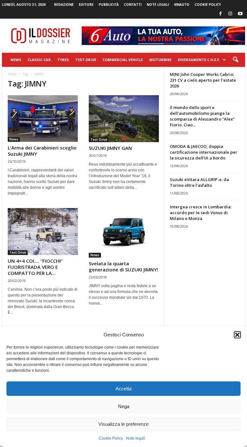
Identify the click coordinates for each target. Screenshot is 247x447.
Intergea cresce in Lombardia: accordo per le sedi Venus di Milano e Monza (201, 212)
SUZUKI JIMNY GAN (110, 148)
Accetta (123, 388)
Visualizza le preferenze (123, 424)
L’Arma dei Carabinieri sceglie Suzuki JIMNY (42, 150)
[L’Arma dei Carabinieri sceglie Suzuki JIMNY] (43, 118)
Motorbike (160, 59)
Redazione (64, 4)
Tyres (63, 59)
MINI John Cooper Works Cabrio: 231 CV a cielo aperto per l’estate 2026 (203, 80)
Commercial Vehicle (123, 59)
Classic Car (39, 59)
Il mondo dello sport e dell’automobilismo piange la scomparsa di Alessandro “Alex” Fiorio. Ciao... (202, 116)
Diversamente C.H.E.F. (199, 59)
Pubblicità (109, 4)
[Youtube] (240, 14)
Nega (123, 406)
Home (12, 74)
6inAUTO (181, 4)
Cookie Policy (111, 438)
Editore (86, 4)
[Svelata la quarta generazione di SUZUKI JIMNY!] (124, 233)
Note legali (135, 438)
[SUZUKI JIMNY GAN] (124, 118)
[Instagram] (230, 14)
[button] (237, 335)
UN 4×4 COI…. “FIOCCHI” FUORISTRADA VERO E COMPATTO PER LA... (35, 267)
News (16, 59)
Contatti (133, 4)
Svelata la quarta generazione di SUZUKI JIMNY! (123, 266)
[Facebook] (220, 14)
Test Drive (85, 59)
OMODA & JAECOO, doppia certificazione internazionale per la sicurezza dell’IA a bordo (203, 152)
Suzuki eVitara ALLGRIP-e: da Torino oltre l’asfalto (199, 182)
